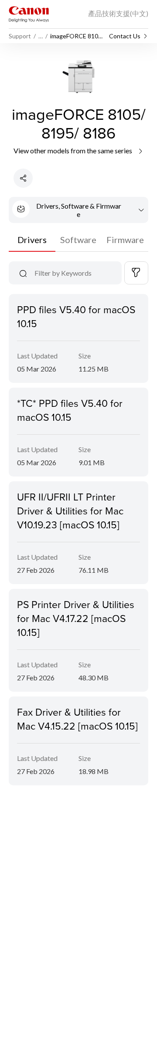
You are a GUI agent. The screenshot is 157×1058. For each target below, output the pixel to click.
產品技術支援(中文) (118, 13)
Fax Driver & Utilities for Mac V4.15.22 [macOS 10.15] (77, 719)
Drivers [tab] (32, 239)
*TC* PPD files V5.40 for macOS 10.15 (70, 410)
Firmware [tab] (125, 239)
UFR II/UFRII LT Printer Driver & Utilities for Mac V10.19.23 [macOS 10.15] (70, 510)
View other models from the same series (73, 150)
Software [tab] (78, 239)
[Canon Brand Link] (29, 14)
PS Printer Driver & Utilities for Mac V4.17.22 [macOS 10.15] (75, 618)
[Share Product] (23, 178)
